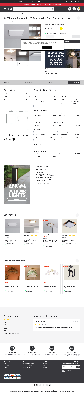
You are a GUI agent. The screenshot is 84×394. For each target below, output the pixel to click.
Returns (5, 369)
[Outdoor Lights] (17, 184)
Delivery (6, 367)
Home (5, 13)
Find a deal (77, 1)
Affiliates (45, 367)
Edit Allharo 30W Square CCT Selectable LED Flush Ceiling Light (50, 242)
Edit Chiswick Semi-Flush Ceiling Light (69, 287)
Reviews (50, 82)
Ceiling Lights (12, 13)
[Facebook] (40, 385)
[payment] (13, 375)
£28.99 (75, 82)
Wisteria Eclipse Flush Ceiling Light (31, 287)
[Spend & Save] (62, 58)
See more (21, 64)
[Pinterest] (46, 385)
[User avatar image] (74, 9)
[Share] (78, 18)
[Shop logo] (9, 9)
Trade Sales (26, 369)
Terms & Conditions (27, 365)
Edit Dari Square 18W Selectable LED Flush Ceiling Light (30, 240)
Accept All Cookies (47, 47)
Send (78, 366)
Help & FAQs (6, 363)
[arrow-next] (77, 215)
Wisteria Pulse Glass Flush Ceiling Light (11, 287)
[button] (61, 28)
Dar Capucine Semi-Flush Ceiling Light (50, 287)
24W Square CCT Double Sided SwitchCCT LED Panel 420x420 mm (11, 240)
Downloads (6, 82)
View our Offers (70, 1)
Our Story (45, 363)
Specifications (28, 82)
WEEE (5, 371)
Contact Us (6, 365)
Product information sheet (51, 32)
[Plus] (76, 36)
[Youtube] (50, 385)
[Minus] (50, 36)
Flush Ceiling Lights (21, 13)
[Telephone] (69, 9)
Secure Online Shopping (28, 363)
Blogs (44, 365)
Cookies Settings (37, 47)
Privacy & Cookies (27, 367)
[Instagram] (43, 385)
